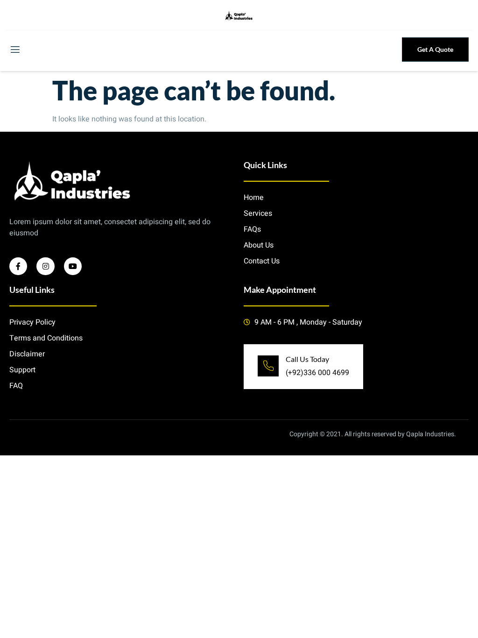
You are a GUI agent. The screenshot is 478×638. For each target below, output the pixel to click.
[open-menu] (14, 50)
